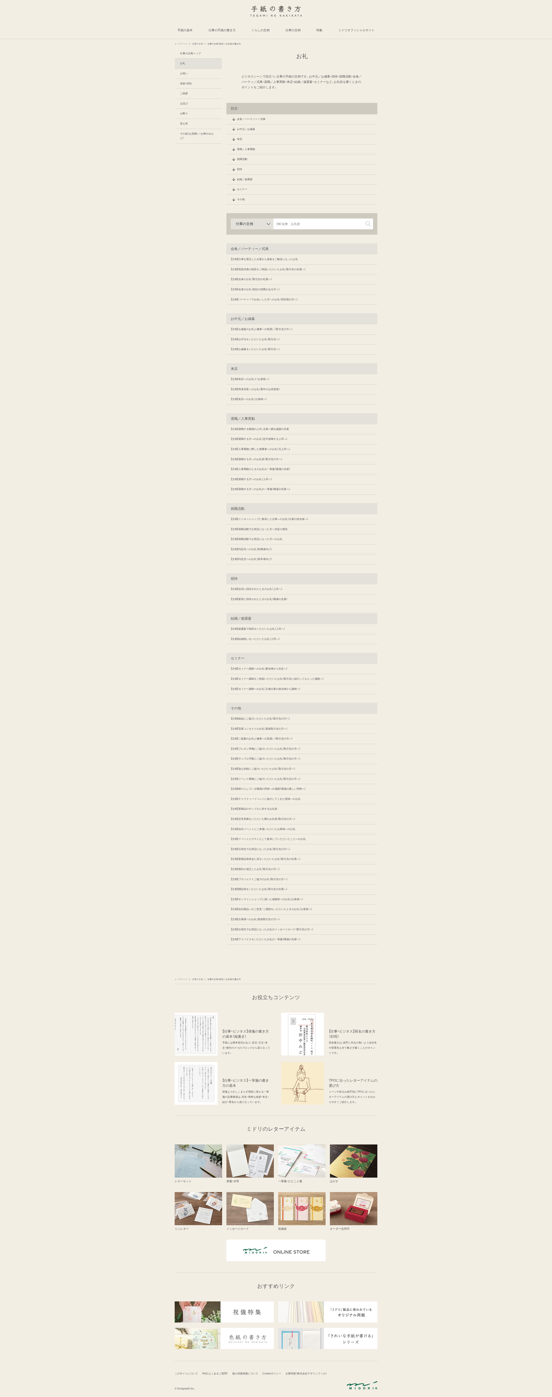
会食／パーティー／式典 (251, 119)
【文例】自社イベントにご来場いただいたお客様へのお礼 (263, 829)
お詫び (184, 103)
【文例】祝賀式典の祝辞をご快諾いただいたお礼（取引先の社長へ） (268, 269)
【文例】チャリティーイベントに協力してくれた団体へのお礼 (266, 798)
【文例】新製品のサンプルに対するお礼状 (254, 808)
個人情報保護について (245, 1373)
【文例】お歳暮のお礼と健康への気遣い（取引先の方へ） (262, 329)
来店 (239, 139)
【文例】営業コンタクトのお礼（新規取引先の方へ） (259, 728)
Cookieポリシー (271, 1373)
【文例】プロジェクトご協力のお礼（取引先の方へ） (259, 879)
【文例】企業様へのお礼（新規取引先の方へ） (255, 919)
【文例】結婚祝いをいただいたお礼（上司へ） (255, 638)
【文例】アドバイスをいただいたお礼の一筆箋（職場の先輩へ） (266, 939)
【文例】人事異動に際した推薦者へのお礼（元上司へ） (260, 449)
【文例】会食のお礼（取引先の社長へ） (251, 279)
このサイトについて (186, 1373)
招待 (239, 169)
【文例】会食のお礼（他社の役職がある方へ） (255, 289)
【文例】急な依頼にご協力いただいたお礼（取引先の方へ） (263, 768)
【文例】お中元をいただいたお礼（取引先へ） (255, 339)
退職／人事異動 (246, 149)
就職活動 (242, 159)
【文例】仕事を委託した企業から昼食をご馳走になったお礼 (264, 259)
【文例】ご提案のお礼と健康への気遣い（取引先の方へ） (262, 738)
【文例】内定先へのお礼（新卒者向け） (251, 559)
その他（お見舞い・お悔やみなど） (197, 136)
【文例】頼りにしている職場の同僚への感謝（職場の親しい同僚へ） (268, 788)
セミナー (242, 189)
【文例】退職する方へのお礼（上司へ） (251, 479)
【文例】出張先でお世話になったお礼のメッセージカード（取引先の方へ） (272, 929)
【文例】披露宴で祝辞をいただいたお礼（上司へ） (258, 628)
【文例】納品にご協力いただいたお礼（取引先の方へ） (260, 718)
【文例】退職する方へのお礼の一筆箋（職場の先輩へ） (260, 489)
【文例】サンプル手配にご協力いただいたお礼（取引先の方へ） (266, 758)
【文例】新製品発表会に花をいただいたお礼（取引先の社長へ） (266, 859)
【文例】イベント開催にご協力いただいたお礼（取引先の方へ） (266, 778)
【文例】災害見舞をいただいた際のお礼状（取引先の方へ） (263, 818)
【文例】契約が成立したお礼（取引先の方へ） (255, 869)
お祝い (184, 73)
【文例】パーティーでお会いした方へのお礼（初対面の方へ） (264, 299)
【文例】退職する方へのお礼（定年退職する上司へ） (259, 438)
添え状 (184, 123)
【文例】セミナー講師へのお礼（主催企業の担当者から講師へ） (266, 688)
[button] (368, 223)
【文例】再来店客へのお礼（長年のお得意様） (255, 389)
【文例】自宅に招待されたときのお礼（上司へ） (256, 589)
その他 (241, 199)
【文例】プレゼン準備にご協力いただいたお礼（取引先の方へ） (266, 748)
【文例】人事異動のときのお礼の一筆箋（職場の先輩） (260, 469)
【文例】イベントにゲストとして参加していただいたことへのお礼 (268, 838)
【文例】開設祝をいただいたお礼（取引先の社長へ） (259, 889)
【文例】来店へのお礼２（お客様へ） (250, 379)
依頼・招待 (186, 83)
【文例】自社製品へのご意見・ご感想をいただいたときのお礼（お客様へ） (271, 909)
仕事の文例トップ (190, 53)
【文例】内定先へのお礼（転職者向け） (251, 549)
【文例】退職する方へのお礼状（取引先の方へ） (256, 459)
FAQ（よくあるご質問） (215, 1373)
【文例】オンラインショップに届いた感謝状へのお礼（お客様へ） (267, 899)
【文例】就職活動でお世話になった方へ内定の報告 (259, 529)
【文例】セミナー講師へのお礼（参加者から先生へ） (259, 668)
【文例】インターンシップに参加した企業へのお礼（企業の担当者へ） (269, 519)
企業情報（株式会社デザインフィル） (306, 1373)
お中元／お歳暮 (246, 129)
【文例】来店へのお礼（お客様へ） (249, 399)
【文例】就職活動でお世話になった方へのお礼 (256, 539)
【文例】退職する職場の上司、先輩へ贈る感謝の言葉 (260, 429)
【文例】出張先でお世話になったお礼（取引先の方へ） (260, 849)
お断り (184, 113)
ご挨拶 (184, 93)
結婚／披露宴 (244, 179)
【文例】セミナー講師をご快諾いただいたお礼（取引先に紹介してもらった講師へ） (277, 678)
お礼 (182, 63)
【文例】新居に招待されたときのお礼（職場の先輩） (259, 599)
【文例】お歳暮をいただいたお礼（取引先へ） (255, 349)
